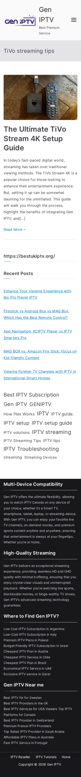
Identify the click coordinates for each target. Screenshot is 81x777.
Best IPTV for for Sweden (23, 697)
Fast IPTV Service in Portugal (25, 743)
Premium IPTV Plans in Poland (26, 640)
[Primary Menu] (73, 20)
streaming (13, 457)
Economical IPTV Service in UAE (28, 668)
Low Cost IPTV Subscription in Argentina (34, 629)
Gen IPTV (15, 404)
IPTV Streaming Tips (22, 440)
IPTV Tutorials (46, 757)
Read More (13, 229)
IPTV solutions (17, 432)
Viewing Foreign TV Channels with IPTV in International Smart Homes (40, 374)
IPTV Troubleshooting (31, 449)
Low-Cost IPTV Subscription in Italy (30, 634)
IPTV (43, 413)
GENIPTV (40, 404)
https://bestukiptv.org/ (29, 256)
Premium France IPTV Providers (27, 726)
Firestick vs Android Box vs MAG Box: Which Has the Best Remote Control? (36, 314)
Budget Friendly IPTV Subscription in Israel (36, 646)
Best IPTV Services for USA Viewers (30, 709)
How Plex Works (19, 414)
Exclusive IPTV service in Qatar (27, 674)
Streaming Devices (40, 457)
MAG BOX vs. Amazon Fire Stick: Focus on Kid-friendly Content (40, 354)
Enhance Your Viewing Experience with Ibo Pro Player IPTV (37, 294)
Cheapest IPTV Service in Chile (27, 657)
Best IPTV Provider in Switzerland (29, 720)
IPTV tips (51, 440)
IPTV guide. (62, 413)
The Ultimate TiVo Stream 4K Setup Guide (35, 138)
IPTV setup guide (52, 423)
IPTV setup (16, 423)
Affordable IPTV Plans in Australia (29, 737)
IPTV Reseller (20, 757)
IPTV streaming (51, 432)
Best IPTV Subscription (31, 395)
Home (66, 757)
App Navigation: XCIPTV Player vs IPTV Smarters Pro (38, 334)
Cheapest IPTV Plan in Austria (26, 651)
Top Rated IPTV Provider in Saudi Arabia (34, 731)
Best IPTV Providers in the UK (26, 703)
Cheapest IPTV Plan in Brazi (24, 663)
